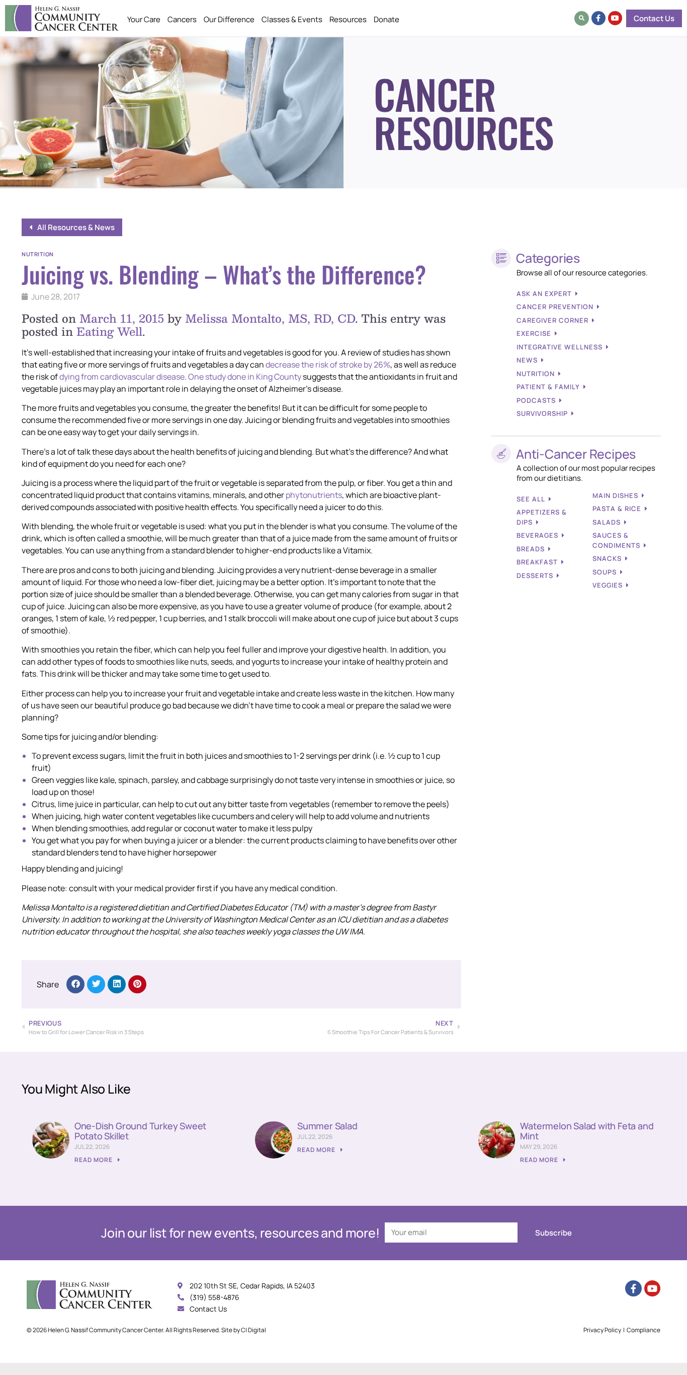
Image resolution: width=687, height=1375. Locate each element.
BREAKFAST (537, 561)
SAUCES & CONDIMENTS (616, 540)
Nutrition (38, 254)
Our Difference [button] (229, 19)
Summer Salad (327, 1126)
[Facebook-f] (598, 18)
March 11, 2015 (121, 318)
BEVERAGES (537, 535)
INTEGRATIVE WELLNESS (560, 346)
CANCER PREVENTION (555, 306)
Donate (386, 19)
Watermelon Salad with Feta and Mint (586, 1131)
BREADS (531, 548)
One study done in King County (244, 376)
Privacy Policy (602, 1330)
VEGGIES (607, 585)
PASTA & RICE (616, 508)
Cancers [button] (182, 19)
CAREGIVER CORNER (552, 320)
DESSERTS (535, 575)
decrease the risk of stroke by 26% (328, 364)
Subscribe (553, 1232)
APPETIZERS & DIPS (542, 517)
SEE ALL (531, 498)
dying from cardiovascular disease (122, 376)
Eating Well (109, 331)
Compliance (643, 1330)
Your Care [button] (143, 19)
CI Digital (253, 1330)
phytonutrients (313, 494)
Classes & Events (292, 19)
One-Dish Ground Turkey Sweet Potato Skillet (140, 1131)
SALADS (606, 522)
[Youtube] (615, 18)
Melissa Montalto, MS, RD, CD (270, 318)
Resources (348, 19)
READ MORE (94, 1159)
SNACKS (607, 558)
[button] (581, 18)
